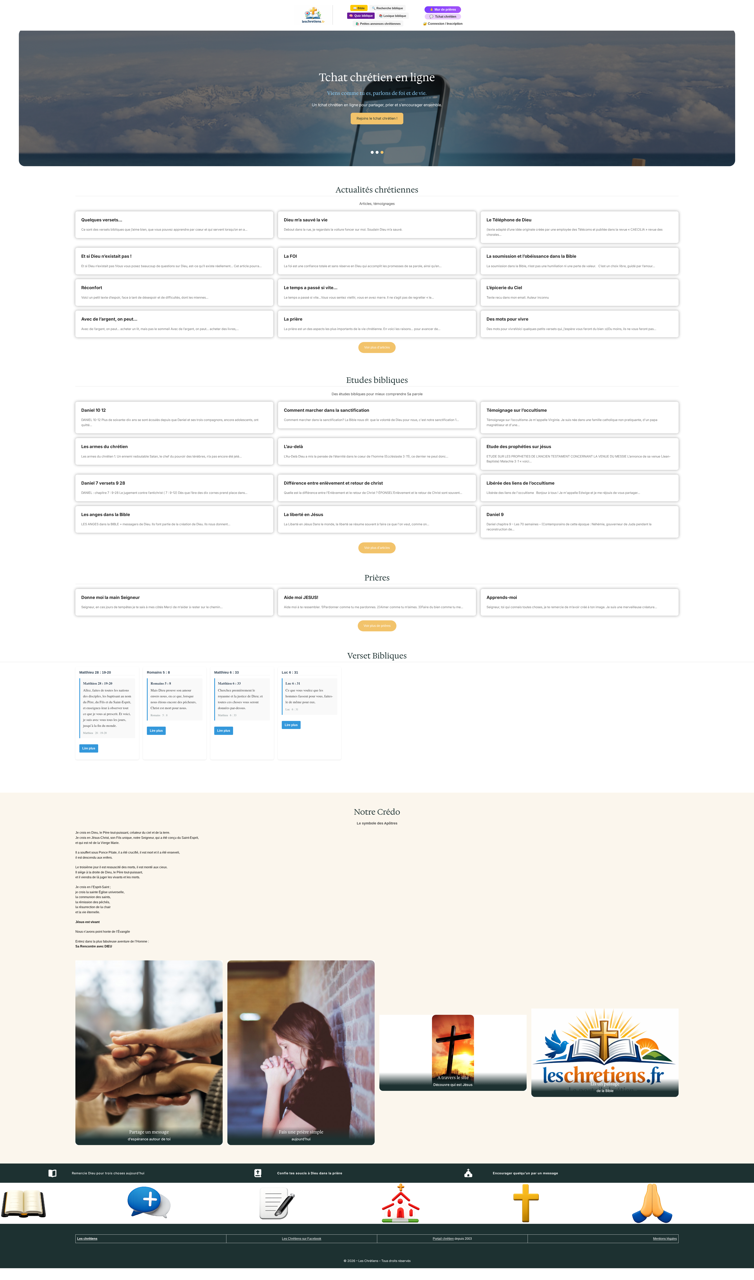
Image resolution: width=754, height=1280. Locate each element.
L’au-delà (293, 446)
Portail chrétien (443, 1238)
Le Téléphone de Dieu (509, 219)
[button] (372, 152)
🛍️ (378, 23)
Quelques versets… (101, 219)
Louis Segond (390, 121)
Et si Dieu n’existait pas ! (106, 256)
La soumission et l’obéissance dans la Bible (531, 256)
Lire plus (88, 748)
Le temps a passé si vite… (311, 287)
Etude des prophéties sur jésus (519, 446)
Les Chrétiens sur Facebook (301, 1238)
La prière (293, 319)
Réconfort (91, 287)
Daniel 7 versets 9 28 (103, 483)
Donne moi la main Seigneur (110, 597)
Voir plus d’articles (377, 347)
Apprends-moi (502, 597)
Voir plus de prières (377, 625)
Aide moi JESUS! (301, 597)
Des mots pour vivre (507, 319)
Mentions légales (665, 1238)
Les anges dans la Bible (105, 514)
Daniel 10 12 (93, 410)
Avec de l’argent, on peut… (109, 319)
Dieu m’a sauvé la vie (306, 219)
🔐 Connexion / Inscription (443, 23)
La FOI (290, 256)
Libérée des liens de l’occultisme (521, 483)
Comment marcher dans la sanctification (326, 410)
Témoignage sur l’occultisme (517, 410)
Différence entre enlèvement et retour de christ (333, 483)
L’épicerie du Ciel (504, 287)
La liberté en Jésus (303, 514)
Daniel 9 (495, 514)
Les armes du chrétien (104, 446)
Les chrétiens (87, 1238)
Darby (358, 121)
